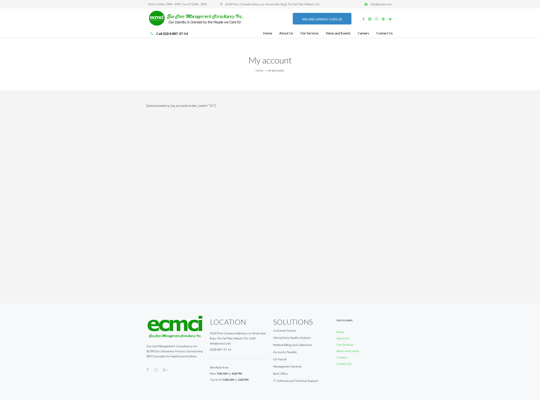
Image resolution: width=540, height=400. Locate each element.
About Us (342, 338)
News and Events (347, 351)
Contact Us (344, 363)
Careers (341, 357)
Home (259, 70)
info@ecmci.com (220, 343)
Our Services (345, 344)
